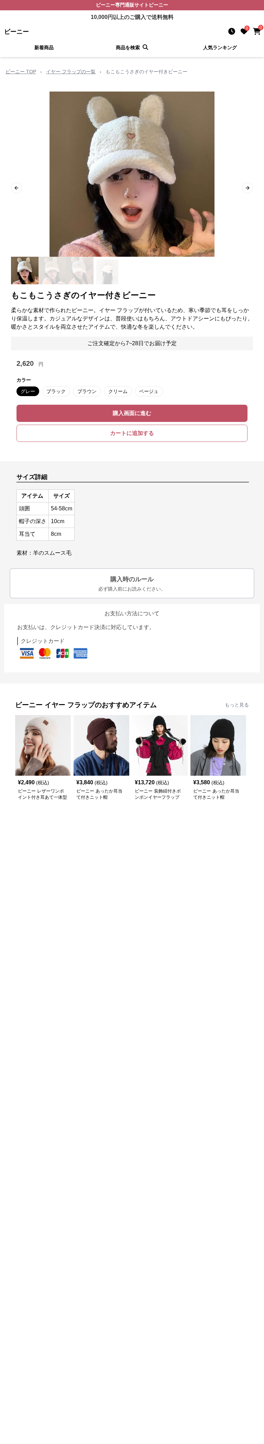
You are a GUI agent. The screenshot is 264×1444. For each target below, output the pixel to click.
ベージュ (148, 391)
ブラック (56, 391)
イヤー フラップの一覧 (71, 71)
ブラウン (87, 391)
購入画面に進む (132, 413)
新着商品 (44, 47)
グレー (28, 391)
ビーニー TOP (21, 71)
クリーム (118, 391)
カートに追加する (132, 433)
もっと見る (237, 705)
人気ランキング (220, 47)
